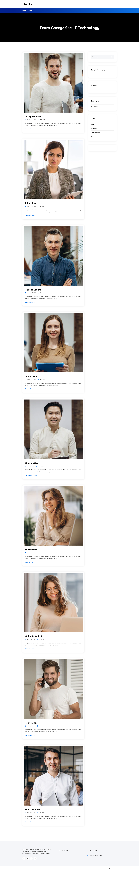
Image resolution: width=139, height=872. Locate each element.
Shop (30, 10)
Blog (110, 869)
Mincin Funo (31, 549)
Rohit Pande (31, 723)
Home (24, 10)
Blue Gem (28, 4)
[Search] (113, 56)
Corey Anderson (33, 116)
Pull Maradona (33, 809)
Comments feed (95, 132)
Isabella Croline (33, 289)
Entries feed (94, 128)
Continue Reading (30, 129)
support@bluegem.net (96, 855)
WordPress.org (95, 137)
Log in (92, 124)
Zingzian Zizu (32, 463)
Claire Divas (31, 376)
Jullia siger (30, 203)
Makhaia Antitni (33, 636)
